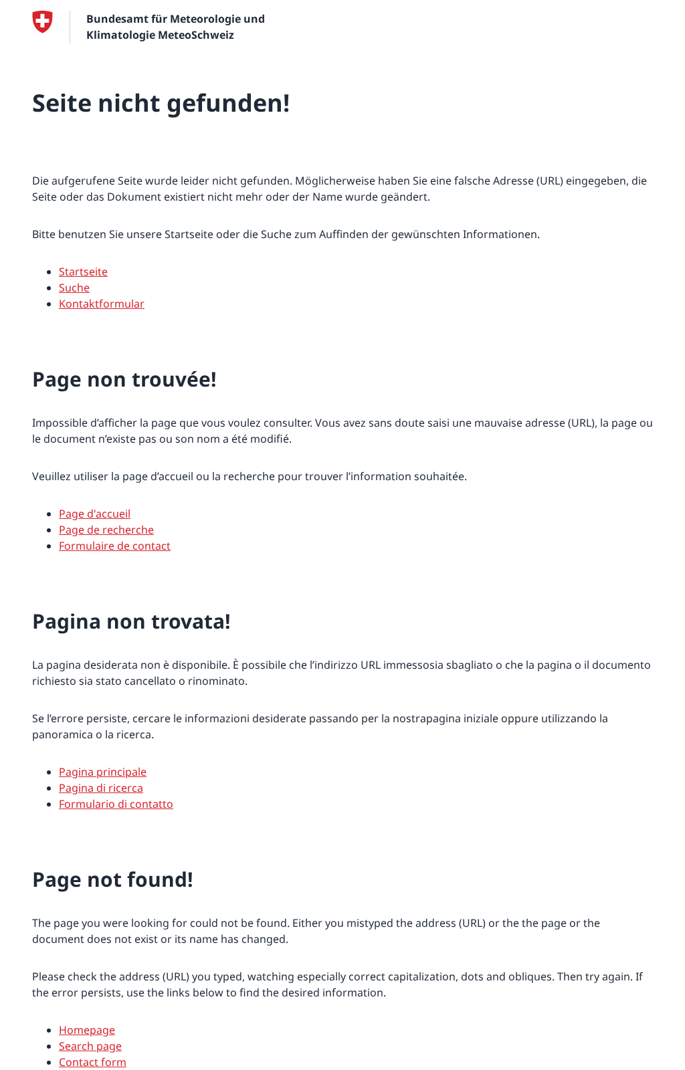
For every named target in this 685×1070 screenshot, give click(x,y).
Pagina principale (102, 771)
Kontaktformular (101, 303)
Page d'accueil (94, 513)
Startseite (83, 271)
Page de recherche (106, 529)
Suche (74, 287)
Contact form (92, 1062)
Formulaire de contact (115, 545)
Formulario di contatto (116, 803)
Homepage (87, 1030)
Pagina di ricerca (101, 787)
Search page (90, 1046)
